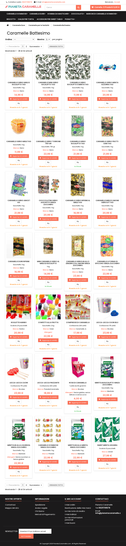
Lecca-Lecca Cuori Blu (107, 322)
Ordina (8, 39)
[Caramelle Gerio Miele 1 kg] (18, 126)
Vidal (51, 329)
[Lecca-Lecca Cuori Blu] (107, 307)
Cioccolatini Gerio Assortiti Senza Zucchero (48, 202)
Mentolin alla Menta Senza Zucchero (78, 446)
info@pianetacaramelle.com (109, 513)
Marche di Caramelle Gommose (101, 14)
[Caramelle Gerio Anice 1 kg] (18, 185)
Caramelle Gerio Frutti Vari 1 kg (107, 142)
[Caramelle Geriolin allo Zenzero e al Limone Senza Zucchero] (77, 246)
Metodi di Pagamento (45, 514)
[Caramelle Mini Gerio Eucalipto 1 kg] (48, 67)
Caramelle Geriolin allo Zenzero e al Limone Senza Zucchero (78, 263)
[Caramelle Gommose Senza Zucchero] (48, 429)
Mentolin (110, 391)
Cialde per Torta (26, 19)
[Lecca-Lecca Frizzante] (48, 367)
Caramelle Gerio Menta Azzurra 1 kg (107, 83)
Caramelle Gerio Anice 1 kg (19, 201)
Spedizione (40, 504)
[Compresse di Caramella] (77, 307)
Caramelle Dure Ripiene (18, 261)
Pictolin (51, 454)
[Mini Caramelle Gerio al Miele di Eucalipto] (48, 246)
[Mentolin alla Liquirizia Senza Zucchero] (18, 429)
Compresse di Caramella (78, 322)
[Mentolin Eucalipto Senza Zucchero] (107, 367)
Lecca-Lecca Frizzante (48, 382)
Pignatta (69, 19)
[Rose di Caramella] (77, 367)
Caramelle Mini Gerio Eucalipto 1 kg (48, 83)
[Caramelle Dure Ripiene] (18, 246)
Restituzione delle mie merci (78, 508)
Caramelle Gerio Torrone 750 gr (48, 142)
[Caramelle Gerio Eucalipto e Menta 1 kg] (77, 67)
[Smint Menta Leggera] (107, 429)
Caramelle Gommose (17, 14)
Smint (110, 452)
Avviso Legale (41, 508)
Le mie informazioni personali (73, 518)
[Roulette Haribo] (18, 307)
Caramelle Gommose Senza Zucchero (48, 446)
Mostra (40, 39)
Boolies (110, 329)
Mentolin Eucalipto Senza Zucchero (107, 383)
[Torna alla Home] (7, 25)
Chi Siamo (39, 511)
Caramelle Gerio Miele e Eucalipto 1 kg (19, 83)
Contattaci (10, 504)
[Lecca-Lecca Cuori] (18, 367)
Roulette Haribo (19, 322)
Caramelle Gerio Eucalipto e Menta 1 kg (77, 83)
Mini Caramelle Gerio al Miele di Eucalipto (48, 262)
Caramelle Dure (37, 14)
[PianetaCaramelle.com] (23, 6)
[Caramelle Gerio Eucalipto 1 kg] (77, 126)
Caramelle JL (81, 329)
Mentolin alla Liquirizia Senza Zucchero (18, 446)
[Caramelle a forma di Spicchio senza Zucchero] (107, 246)
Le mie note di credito (75, 511)
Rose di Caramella (78, 382)
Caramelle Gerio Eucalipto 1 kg (78, 142)
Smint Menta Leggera (107, 445)
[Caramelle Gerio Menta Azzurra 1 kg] (107, 67)
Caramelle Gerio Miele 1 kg (18, 141)
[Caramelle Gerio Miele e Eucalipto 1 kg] (18, 67)
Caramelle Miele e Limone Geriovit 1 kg (107, 201)
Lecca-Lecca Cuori (19, 382)
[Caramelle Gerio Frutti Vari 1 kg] (107, 126)
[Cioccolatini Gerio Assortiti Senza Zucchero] (48, 185)
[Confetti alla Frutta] (48, 307)
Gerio (22, 91)
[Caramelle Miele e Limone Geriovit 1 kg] (107, 185)
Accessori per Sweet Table (49, 19)
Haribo (22, 329)
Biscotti (11, 19)
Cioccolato (77, 14)
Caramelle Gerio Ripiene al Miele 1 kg (77, 201)
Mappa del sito (12, 508)
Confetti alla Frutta (48, 322)
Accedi (117, 2)
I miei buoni (70, 523)
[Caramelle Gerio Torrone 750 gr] (48, 126)
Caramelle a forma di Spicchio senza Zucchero (107, 262)
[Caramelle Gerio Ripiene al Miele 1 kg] (77, 185)
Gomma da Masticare (57, 14)
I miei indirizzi (70, 514)
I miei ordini (70, 504)
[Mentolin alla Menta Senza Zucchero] (77, 429)
